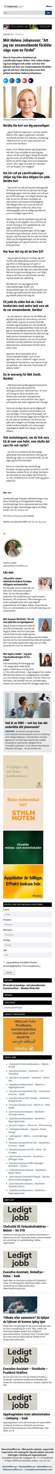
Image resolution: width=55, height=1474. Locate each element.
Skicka (9, 972)
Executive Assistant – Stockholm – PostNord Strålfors (25, 1371)
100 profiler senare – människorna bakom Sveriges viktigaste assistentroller (17, 581)
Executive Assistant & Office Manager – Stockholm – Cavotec (26, 1164)
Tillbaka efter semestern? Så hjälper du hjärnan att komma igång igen (26, 1319)
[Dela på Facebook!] (12, 80)
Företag (6, 940)
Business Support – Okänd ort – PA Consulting (30, 1125)
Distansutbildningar (13, 1007)
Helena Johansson (14, 515)
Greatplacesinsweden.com (39, 1469)
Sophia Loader (9, 562)
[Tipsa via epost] (25, 80)
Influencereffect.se (12, 1469)
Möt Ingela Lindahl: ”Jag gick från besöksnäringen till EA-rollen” (17, 657)
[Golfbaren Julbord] (27, 28)
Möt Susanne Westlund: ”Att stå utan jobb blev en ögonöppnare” (18, 620)
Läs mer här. (45, 1460)
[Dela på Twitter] (6, 80)
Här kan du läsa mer (37, 521)
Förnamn (7, 920)
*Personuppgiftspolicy (31, 966)
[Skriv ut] (30, 80)
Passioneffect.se (27, 1466)
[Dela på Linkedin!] (19, 80)
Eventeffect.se (9, 1466)
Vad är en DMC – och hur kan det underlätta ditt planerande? (26, 725)
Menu (49, 6)
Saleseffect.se (44, 1466)
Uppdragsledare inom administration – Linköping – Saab (26, 1416)
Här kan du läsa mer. (19, 510)
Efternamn (7, 930)
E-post (6, 909)
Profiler (19, 34)
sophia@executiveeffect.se (15, 565)
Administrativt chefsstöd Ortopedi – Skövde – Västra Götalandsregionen (29, 1178)
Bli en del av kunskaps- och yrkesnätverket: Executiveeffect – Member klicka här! (24, 987)
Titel (5, 950)
